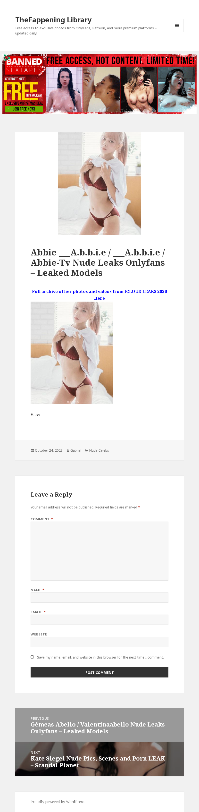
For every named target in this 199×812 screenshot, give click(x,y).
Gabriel (75, 450)
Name (37, 590)
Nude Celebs (99, 450)
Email (38, 612)
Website (39, 634)
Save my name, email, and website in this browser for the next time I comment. (100, 657)
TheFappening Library (53, 19)
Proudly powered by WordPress (57, 801)
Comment (42, 519)
